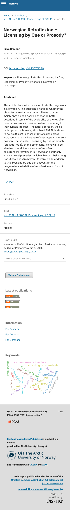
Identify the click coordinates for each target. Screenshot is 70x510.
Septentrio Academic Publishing (24, 439)
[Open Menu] (3, 3)
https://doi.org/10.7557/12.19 (26, 68)
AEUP (45, 464)
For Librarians (12, 339)
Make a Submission (19, 275)
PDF (11, 181)
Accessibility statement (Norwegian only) (40, 489)
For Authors (12, 334)
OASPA (33, 464)
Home (7, 15)
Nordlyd (13, 3)
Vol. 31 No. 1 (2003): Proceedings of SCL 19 (28, 19)
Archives (20, 15)
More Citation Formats (18, 258)
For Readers (12, 329)
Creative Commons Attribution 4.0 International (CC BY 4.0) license (37, 482)
